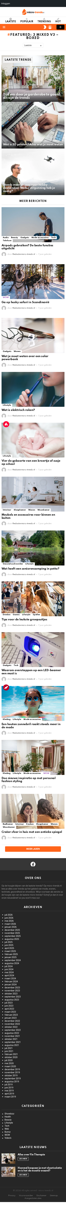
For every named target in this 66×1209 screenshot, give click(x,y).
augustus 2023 (12, 999)
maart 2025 (10, 951)
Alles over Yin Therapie (31, 1154)
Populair (26, 21)
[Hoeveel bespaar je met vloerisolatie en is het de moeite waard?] (8, 1172)
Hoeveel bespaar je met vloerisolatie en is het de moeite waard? (40, 1169)
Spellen (36, 615)
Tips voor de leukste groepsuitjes (24, 619)
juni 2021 (9, 1051)
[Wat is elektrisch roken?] (33, 389)
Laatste (10, 21)
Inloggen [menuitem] (5, 3)
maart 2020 (10, 1066)
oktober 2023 (11, 993)
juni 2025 (9, 945)
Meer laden (33, 849)
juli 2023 (9, 1003)
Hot (58, 21)
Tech (53, 238)
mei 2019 (9, 1090)
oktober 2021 (11, 1039)
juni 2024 (9, 969)
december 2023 (12, 987)
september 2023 (13, 996)
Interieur (7, 510)
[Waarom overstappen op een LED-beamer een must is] (33, 649)
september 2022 (13, 1030)
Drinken (6, 615)
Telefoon (7, 241)
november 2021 (12, 1036)
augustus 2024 (12, 963)
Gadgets (24, 238)
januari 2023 (11, 1018)
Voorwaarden (26, 1196)
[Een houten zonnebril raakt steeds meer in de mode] (33, 703)
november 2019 (12, 1072)
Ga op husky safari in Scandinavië (25, 302)
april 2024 (9, 975)
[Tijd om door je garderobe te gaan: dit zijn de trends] (33, 78)
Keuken (30, 824)
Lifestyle (7, 405)
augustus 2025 (12, 939)
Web (7, 1129)
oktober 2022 (11, 1027)
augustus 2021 (12, 1045)
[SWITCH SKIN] (45, 27)
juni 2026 (9, 918)
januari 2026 (11, 927)
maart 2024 (10, 978)
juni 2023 (9, 1006)
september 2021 (13, 1042)
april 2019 (9, 1093)
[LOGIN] (50, 27)
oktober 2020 (11, 1057)
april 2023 (9, 1009)
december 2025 (12, 930)
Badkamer (8, 824)
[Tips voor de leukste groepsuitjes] (33, 598)
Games (16, 615)
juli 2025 (9, 942)
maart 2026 (10, 924)
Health (8, 1116)
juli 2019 (9, 1084)
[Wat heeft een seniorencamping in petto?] (33, 547)
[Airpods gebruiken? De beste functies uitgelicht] (33, 224)
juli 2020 (9, 1060)
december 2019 (12, 1069)
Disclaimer (41, 1196)
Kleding (6, 719)
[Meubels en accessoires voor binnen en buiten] (33, 494)
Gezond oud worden (13, 564)
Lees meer (23, 1159)
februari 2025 (11, 954)
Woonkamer (43, 510)
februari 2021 (11, 1054)
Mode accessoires (40, 238)
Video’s (8, 1138)
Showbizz (9, 1113)
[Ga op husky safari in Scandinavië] (33, 281)
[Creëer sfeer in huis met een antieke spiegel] (33, 811)
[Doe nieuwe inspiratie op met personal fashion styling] (33, 757)
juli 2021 (9, 1048)
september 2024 (13, 960)
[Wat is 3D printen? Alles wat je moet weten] (33, 125)
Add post (60, 27)
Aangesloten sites (33, 1198)
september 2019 (13, 1078)
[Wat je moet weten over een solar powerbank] (33, 335)
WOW (6, 297)
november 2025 (12, 933)
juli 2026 (9, 915)
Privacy (11, 1196)
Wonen (17, 351)
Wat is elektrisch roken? (18, 410)
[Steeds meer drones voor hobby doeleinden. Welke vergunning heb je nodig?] (33, 172)
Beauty (14, 238)
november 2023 (12, 990)
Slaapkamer (20, 510)
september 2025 (13, 936)
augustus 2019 (12, 1081)
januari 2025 (11, 957)
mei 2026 (9, 921)
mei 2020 (9, 1063)
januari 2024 (11, 984)
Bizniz (8, 1132)
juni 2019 (9, 1087)
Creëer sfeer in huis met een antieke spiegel (32, 832)
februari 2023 (11, 1015)
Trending (44, 21)
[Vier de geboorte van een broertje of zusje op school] (33, 440)
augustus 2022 (12, 1033)
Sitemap (54, 1196)
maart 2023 (10, 1012)
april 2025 (9, 948)
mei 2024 (9, 972)
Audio (6, 238)
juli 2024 (9, 966)
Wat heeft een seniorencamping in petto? (30, 568)
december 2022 (12, 1021)
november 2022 (12, 1024)
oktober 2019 (11, 1075)
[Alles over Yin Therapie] (8, 1158)
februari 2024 (11, 981)
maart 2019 (10, 1096)
